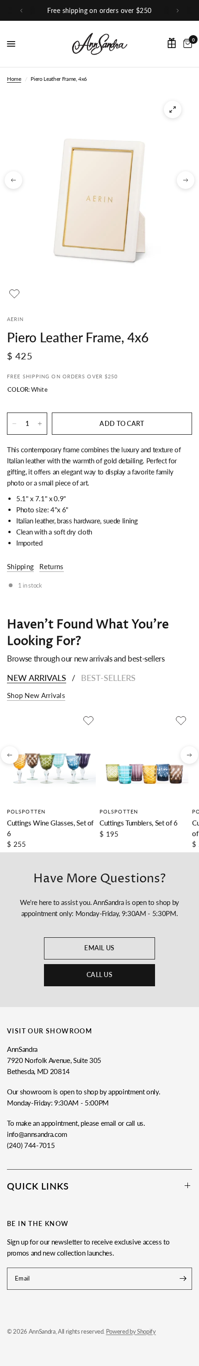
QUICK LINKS (38, 1185)
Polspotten (26, 811)
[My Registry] (171, 43)
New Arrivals (36, 678)
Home (14, 78)
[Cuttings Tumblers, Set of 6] (144, 757)
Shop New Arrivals (36, 695)
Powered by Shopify (131, 1331)
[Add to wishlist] (14, 293)
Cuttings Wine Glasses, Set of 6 (50, 828)
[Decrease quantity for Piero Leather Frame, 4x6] (14, 423)
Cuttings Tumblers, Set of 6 (139, 823)
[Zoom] (172, 109)
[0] (186, 44)
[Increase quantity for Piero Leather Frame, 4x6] (40, 423)
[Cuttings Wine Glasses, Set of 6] (51, 757)
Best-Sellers (108, 678)
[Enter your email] (183, 1279)
